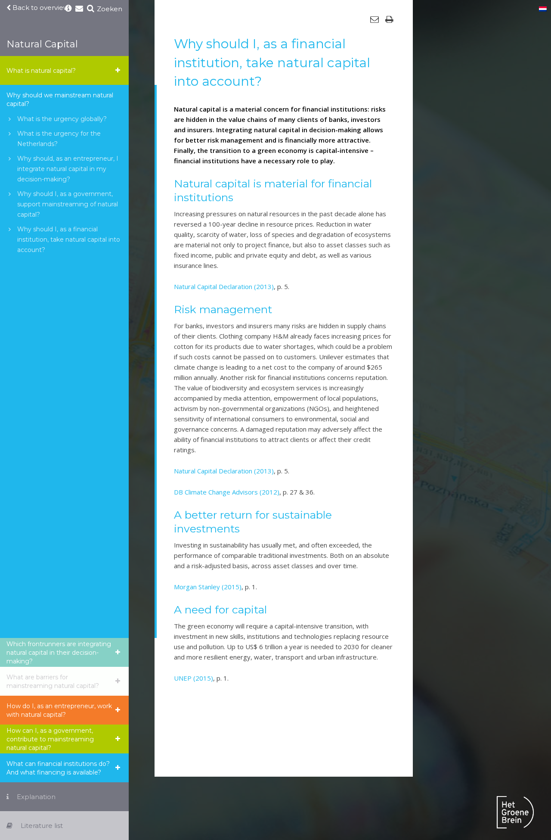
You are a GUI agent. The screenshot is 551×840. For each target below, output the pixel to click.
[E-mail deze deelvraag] (374, 19)
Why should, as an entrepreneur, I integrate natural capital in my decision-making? (67, 169)
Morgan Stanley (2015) (207, 586)
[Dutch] (543, 9)
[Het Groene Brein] (515, 813)
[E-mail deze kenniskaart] (79, 9)
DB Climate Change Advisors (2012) (226, 492)
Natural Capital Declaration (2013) (224, 286)
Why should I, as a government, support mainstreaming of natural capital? (67, 204)
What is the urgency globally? (62, 119)
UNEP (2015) (193, 678)
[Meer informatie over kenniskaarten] (68, 9)
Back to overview (40, 8)
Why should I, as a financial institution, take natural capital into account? (68, 239)
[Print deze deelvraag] (389, 19)
